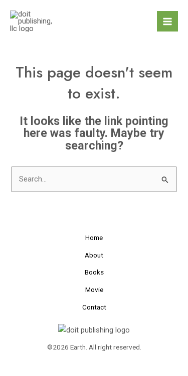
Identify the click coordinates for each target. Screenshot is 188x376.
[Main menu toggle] (167, 21)
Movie (94, 290)
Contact (94, 307)
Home (94, 238)
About (94, 255)
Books (94, 272)
